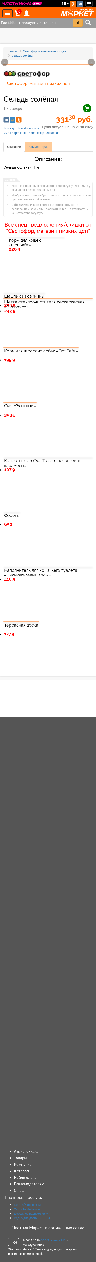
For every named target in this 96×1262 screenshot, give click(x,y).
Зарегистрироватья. (35, 702)
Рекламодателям (29, 1183)
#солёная (52, 133)
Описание (14, 147)
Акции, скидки (26, 1151)
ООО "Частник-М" (52, 1240)
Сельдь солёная (23, 55)
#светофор (36, 133)
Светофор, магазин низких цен (44, 51)
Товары (12, 51)
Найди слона (25, 1177)
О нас (19, 1190)
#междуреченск (15, 133)
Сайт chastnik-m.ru (27, 1209)
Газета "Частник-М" (27, 1205)
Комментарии (38, 147)
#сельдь (9, 128)
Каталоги (22, 1170)
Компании (23, 1164)
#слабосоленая (28, 128)
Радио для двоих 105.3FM (32, 1218)
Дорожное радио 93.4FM (31, 1213)
